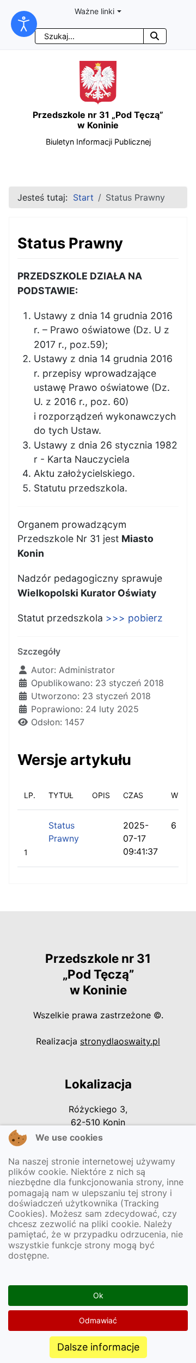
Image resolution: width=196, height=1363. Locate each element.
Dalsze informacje (98, 1347)
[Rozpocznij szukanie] (155, 36)
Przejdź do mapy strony (8, 9)
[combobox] (89, 36)
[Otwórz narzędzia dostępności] (24, 24)
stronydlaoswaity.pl (120, 1041)
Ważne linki (94, 11)
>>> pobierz (134, 618)
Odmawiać (98, 1320)
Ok (98, 1295)
